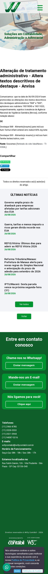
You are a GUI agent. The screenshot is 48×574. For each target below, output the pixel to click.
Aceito (17, 571)
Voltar (24, 316)
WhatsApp (6, 162)
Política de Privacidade (23, 560)
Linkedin (5, 166)
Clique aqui (24, 404)
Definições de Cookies (32, 571)
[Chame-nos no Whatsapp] (7, 567)
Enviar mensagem (24, 365)
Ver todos (24, 304)
